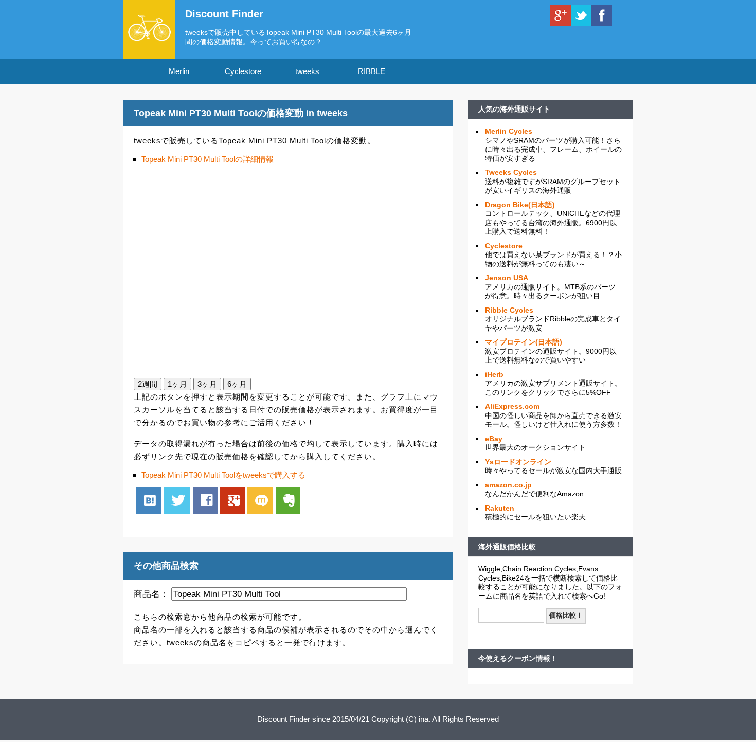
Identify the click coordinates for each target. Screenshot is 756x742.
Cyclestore (243, 71)
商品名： (151, 594)
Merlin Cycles (508, 131)
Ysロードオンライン (518, 462)
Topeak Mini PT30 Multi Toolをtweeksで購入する (223, 474)
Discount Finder (224, 14)
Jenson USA (506, 278)
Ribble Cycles (509, 310)
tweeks (307, 71)
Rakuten (499, 508)
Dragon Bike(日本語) (520, 205)
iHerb (494, 374)
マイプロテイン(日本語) (523, 342)
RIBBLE (371, 71)
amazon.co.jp (508, 485)
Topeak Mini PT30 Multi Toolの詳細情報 (207, 159)
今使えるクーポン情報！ (517, 658)
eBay (493, 439)
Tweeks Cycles (511, 172)
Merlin (179, 71)
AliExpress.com (512, 406)
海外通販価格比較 (507, 546)
